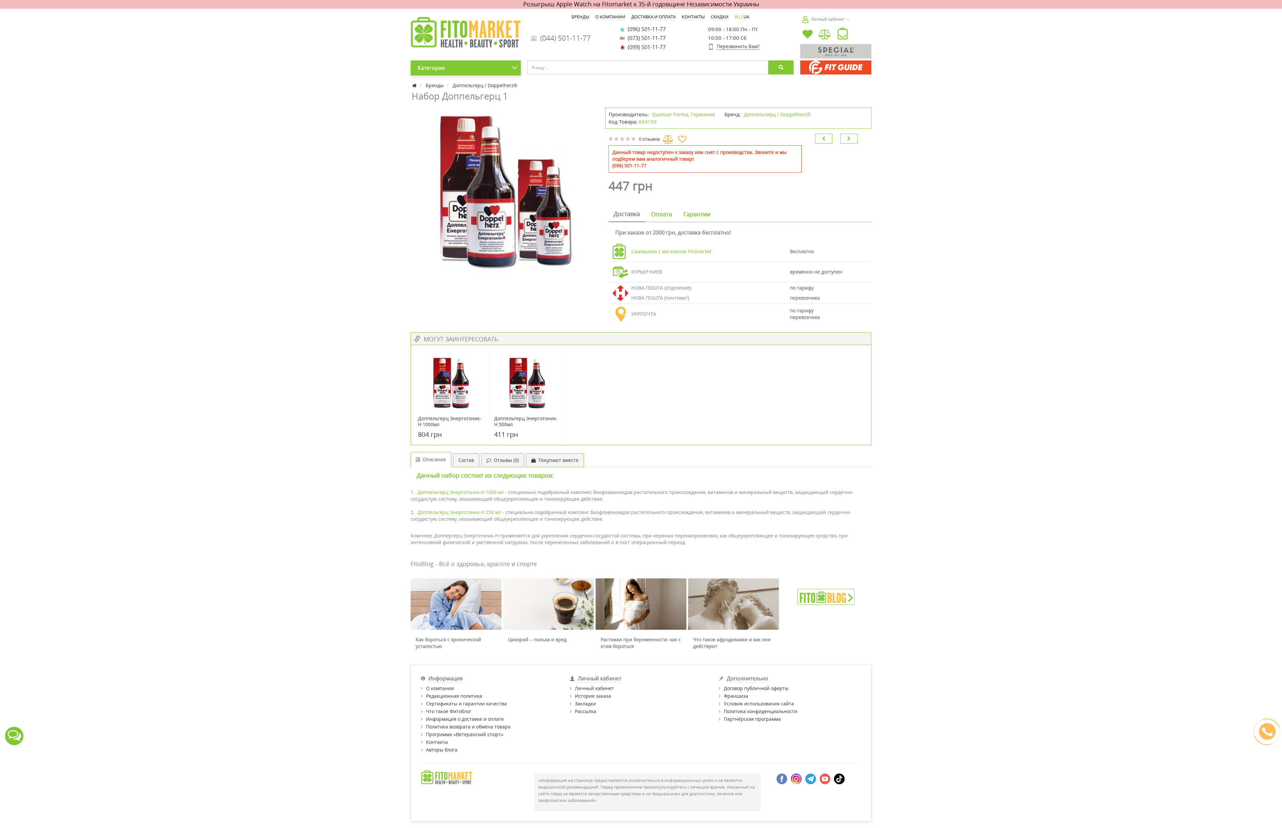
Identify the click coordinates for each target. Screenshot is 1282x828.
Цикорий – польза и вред (537, 639)
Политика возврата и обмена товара (468, 726)
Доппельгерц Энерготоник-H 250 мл (459, 512)
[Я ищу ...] (781, 67)
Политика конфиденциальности (760, 711)
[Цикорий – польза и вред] (548, 604)
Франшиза (736, 696)
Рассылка (585, 711)
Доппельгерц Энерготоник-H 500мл (526, 422)
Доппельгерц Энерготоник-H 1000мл (449, 422)
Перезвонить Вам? (738, 46)
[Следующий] (849, 139)
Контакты (437, 742)
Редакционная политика (454, 696)
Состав (466, 460)
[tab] (627, 214)
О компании (440, 688)
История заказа (593, 696)
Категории (431, 67)
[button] (842, 35)
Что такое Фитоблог (448, 711)
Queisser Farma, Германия (683, 114)
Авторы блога (441, 750)
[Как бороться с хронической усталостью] (456, 604)
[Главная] (415, 85)
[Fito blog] (826, 596)
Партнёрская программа (752, 719)
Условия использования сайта (759, 703)
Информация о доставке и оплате (465, 719)
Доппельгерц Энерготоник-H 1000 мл (461, 492)
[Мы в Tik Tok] (839, 778)
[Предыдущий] (823, 139)
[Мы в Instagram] (796, 778)
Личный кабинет (594, 688)
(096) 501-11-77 (645, 29)
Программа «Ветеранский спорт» (464, 734)
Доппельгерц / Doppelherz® (777, 114)
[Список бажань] (807, 35)
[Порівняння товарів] (825, 35)
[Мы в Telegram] (810, 778)
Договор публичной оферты (756, 688)
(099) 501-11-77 (645, 47)
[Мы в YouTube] (825, 778)
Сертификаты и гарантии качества (466, 703)
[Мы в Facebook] (782, 778)
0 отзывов (649, 139)
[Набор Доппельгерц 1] (504, 191)
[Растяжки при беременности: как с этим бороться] (641, 604)
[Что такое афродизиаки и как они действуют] (733, 604)
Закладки (585, 703)
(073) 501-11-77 (645, 38)
